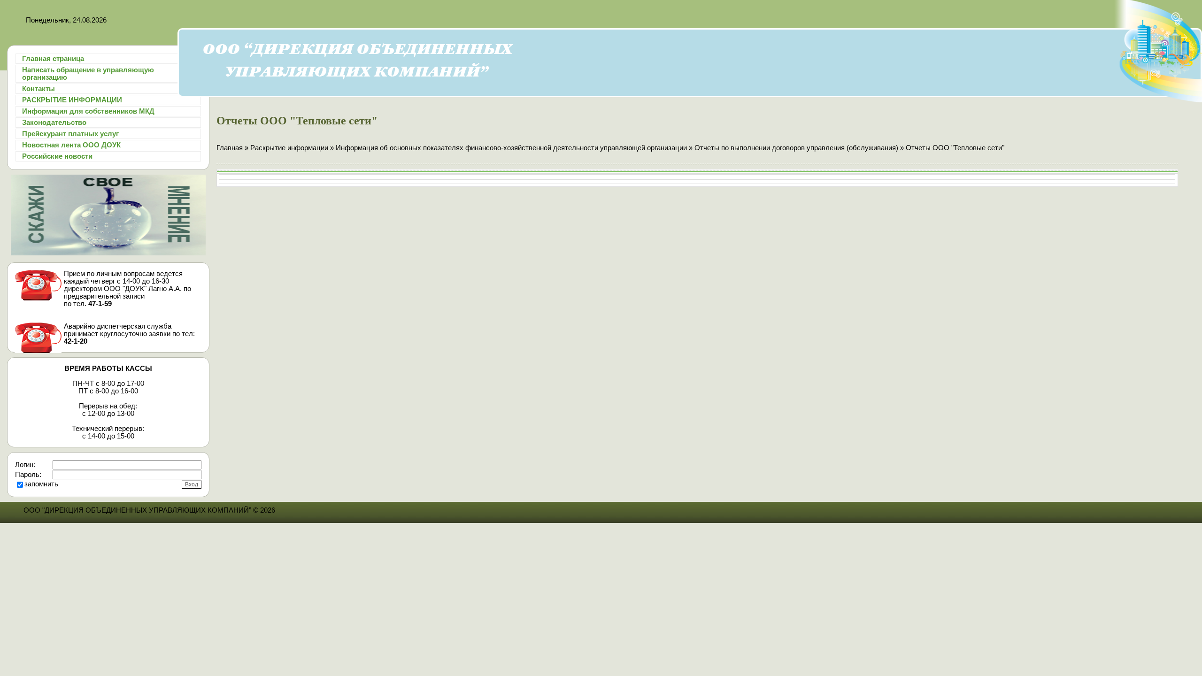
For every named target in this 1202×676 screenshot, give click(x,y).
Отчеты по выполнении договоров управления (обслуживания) (796, 148)
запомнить (41, 484)
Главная (229, 148)
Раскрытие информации (289, 148)
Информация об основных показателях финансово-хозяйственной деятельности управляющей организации (511, 148)
